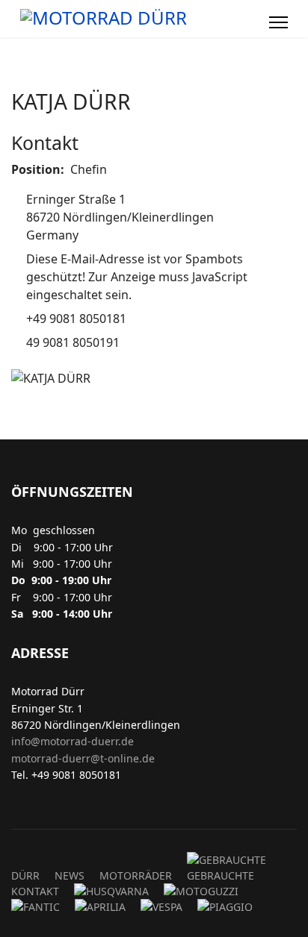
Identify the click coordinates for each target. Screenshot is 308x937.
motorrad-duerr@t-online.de (83, 758)
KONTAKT (35, 891)
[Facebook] (249, 22)
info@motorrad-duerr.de (72, 741)
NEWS (69, 875)
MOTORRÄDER (135, 875)
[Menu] (278, 22)
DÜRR (25, 875)
